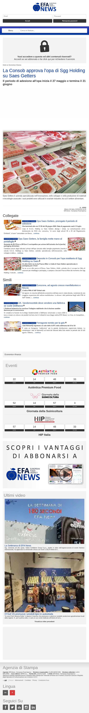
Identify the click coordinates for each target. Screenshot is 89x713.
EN (5, 692)
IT (12, 692)
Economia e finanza (15, 65)
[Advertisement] (44, 112)
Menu (10, 31)
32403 (35, 677)
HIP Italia (44, 434)
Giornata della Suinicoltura (44, 411)
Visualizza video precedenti (44, 621)
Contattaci (28, 680)
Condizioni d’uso (43, 680)
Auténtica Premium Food (44, 387)
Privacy (34, 680)
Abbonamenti (19, 680)
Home (5, 65)
